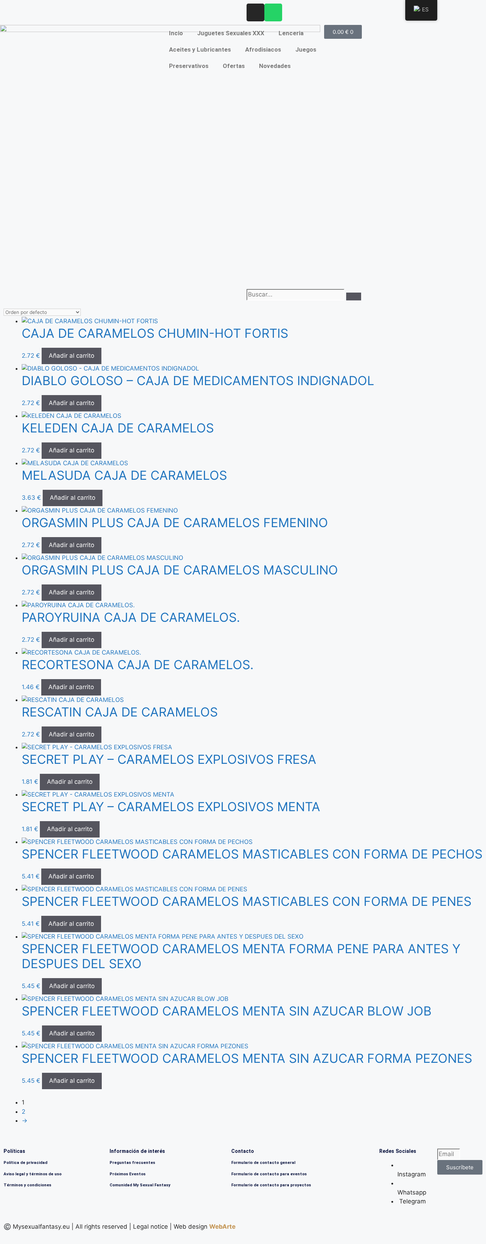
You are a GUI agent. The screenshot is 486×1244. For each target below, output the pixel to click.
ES (425, 9)
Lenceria (291, 33)
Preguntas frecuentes (132, 1162)
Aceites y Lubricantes (200, 49)
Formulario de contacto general (263, 1162)
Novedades (275, 65)
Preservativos (188, 65)
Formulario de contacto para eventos (269, 1173)
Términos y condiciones (27, 1184)
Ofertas (234, 65)
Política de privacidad (25, 1162)
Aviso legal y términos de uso (33, 1173)
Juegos (305, 49)
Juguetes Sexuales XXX (230, 33)
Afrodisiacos (263, 49)
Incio (176, 33)
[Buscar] (353, 296)
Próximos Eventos (128, 1173)
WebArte (222, 1226)
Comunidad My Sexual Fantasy (140, 1184)
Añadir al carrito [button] (71, 355)
